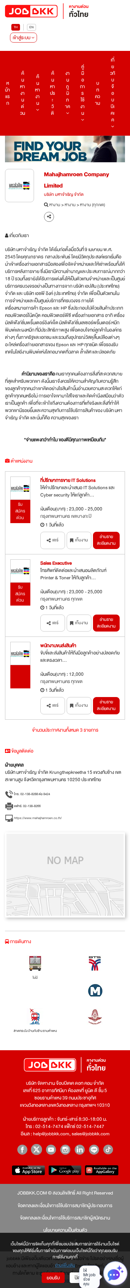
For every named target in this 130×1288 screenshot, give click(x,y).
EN (31, 27)
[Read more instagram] (65, 1149)
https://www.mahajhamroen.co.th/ (37, 818)
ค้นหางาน (37, 89)
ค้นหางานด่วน (22, 93)
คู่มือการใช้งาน (82, 90)
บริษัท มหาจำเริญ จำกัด (64, 195)
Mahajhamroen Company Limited (76, 180)
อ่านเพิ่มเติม (65, 1265)
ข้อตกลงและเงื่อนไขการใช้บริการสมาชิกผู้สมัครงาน (65, 1217)
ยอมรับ (53, 1278)
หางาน (54, 205)
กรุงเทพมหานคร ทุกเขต (61, 599)
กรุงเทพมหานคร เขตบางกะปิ (65, 516)
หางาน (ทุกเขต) (92, 205)
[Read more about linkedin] (79, 1149)
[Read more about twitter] (36, 1149)
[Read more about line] (93, 1149)
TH (16, 27)
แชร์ (55, 540)
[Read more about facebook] (22, 1149)
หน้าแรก (7, 93)
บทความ (97, 93)
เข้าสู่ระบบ (22, 38)
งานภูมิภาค (67, 89)
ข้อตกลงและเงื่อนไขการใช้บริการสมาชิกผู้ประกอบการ (65, 1205)
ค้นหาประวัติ (52, 93)
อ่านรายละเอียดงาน (106, 540)
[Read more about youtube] (50, 1149)
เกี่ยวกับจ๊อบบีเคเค (112, 90)
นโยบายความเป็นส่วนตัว (65, 1230)
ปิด (77, 1278)
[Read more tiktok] (108, 1149)
